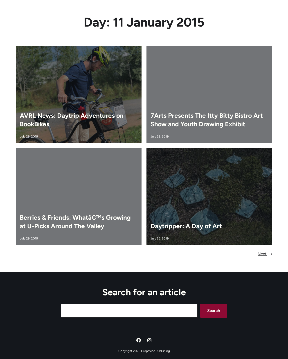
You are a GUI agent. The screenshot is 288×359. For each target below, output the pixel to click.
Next (265, 253)
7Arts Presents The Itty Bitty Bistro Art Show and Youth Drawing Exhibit (207, 120)
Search (213, 310)
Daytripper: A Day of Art (186, 226)
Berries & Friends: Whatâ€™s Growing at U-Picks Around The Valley (75, 222)
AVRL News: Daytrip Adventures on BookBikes (72, 120)
